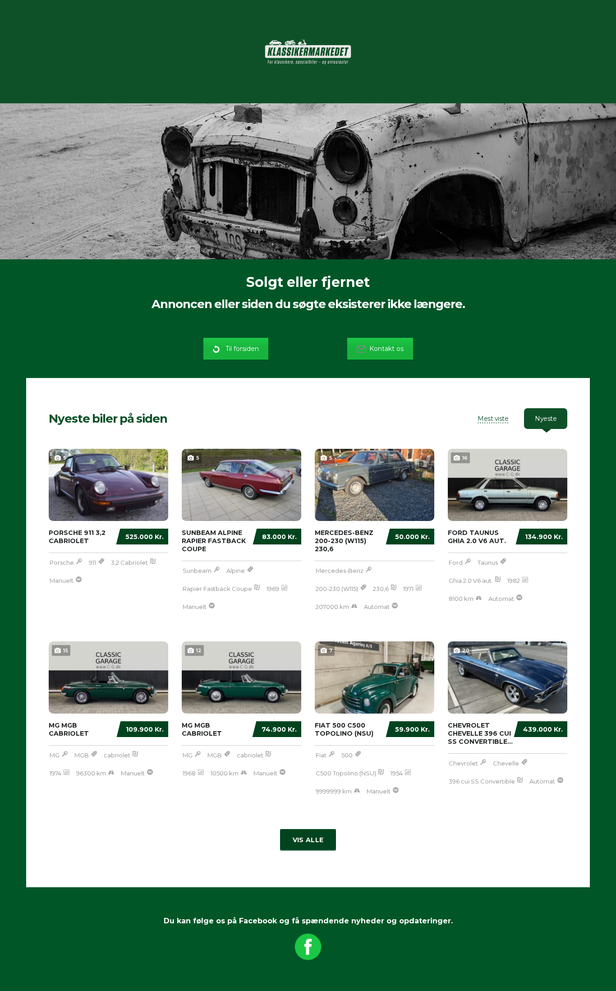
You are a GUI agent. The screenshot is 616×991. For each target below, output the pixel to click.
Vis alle (308, 840)
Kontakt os (386, 349)
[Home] (308, 51)
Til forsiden (242, 349)
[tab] (493, 418)
